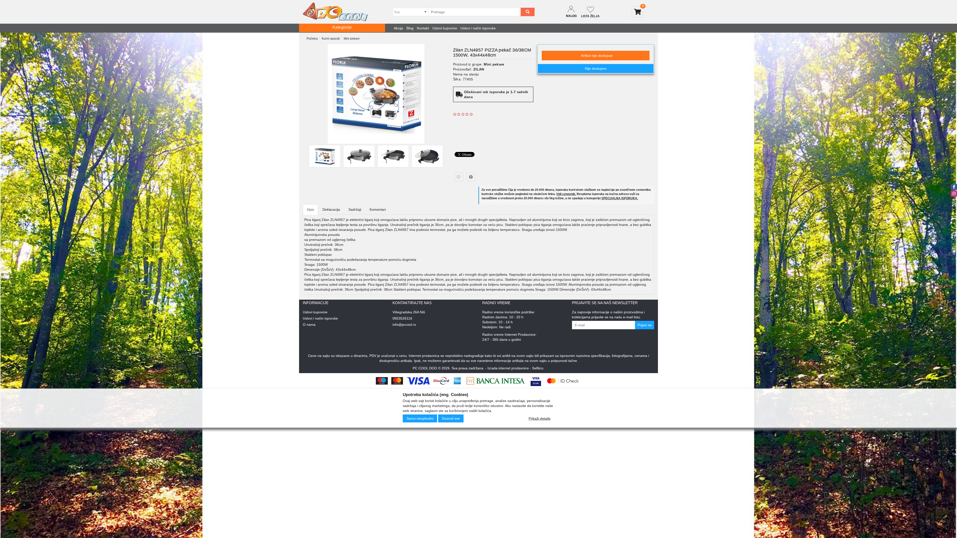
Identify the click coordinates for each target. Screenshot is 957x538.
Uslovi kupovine (444, 28)
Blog (409, 28)
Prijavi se (645, 325)
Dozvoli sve (451, 418)
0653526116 (402, 318)
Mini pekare (352, 38)
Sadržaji (354, 209)
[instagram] (954, 194)
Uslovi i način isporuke (478, 28)
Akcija (398, 28)
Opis (310, 209)
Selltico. (538, 368)
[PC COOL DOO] (335, 12)
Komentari (378, 209)
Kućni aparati (331, 38)
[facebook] (954, 187)
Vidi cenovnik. (566, 194)
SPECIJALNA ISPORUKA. (619, 198)
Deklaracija (331, 209)
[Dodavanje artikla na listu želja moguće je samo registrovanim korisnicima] (458, 177)
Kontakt (423, 28)
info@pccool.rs (404, 325)
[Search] (528, 12)
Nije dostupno (596, 68)
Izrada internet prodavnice (508, 368)
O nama (309, 325)
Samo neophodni (419, 418)
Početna (312, 38)
